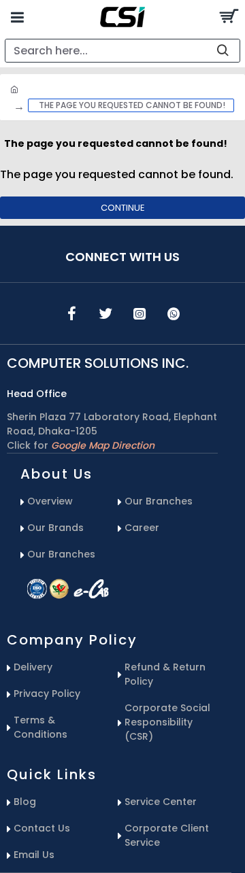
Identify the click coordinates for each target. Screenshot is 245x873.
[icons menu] (71, 313)
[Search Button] (228, 17)
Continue (123, 207)
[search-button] (223, 50)
